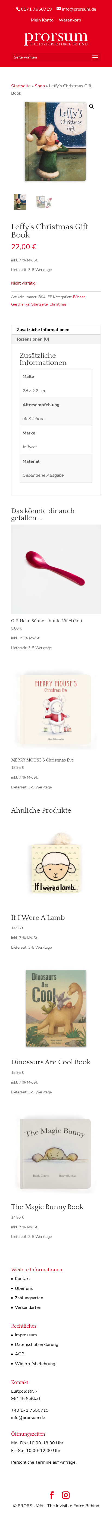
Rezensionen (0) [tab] (33, 339)
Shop (40, 86)
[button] (92, 106)
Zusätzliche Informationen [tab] (43, 330)
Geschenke (20, 304)
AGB (19, 1354)
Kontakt (22, 1279)
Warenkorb (70, 20)
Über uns (24, 1288)
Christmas (58, 304)
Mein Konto (42, 20)
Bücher (79, 297)
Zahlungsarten (29, 1298)
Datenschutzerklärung (36, 1345)
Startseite (21, 86)
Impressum (26, 1335)
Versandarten (28, 1308)
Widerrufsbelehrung (35, 1364)
